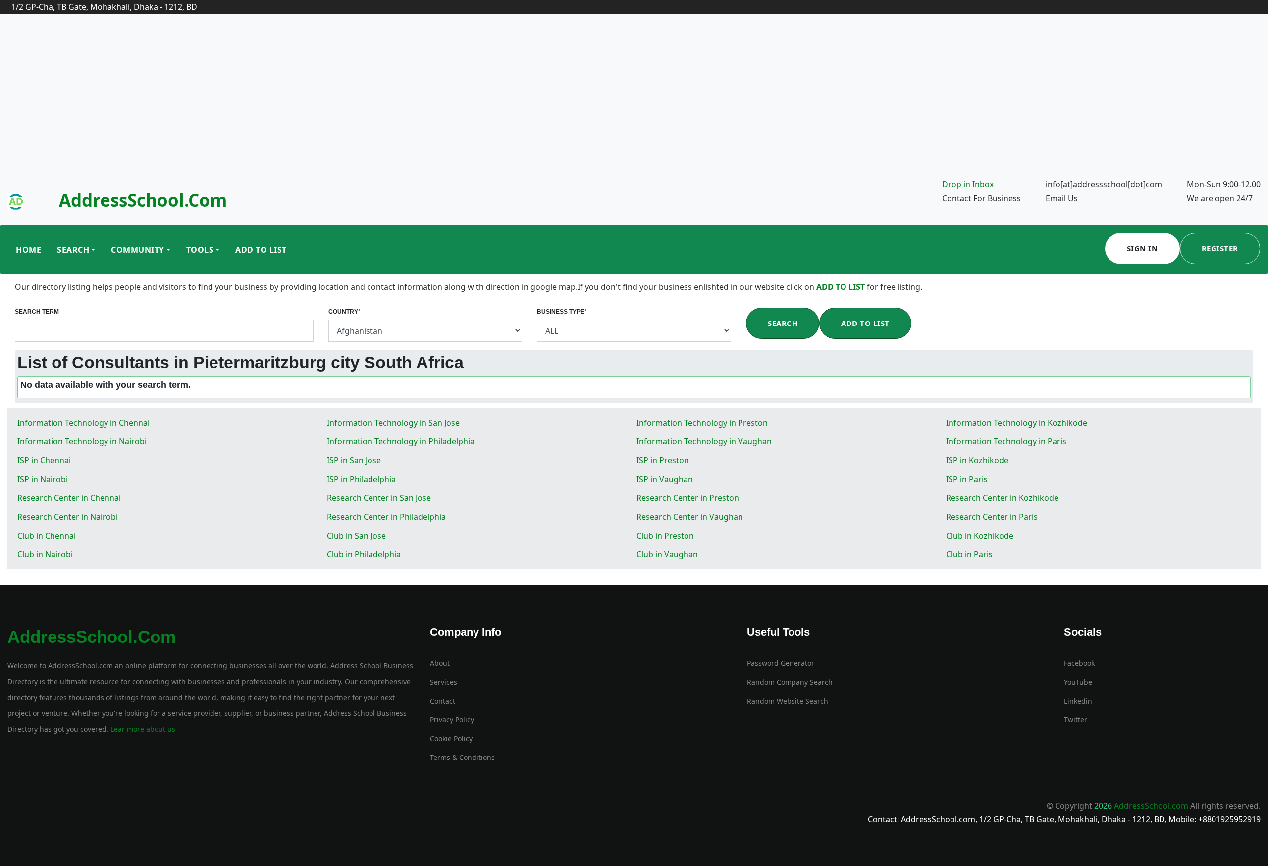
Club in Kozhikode (979, 535)
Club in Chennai (46, 535)
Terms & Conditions (462, 757)
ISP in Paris (967, 479)
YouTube (1078, 682)
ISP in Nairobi (42, 479)
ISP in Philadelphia (361, 479)
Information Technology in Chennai (83, 422)
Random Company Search (790, 682)
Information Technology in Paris (1006, 441)
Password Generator (780, 663)
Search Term (37, 311)
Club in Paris (969, 554)
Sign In (1142, 248)
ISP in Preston (662, 460)
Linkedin (1078, 700)
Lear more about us (141, 729)
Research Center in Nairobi (67, 516)
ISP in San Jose (354, 460)
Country (344, 311)
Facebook (1079, 663)
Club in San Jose (356, 535)
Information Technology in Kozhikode (1016, 422)
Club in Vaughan (667, 554)
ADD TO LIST (841, 286)
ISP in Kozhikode (977, 460)
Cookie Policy (451, 738)
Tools (200, 249)
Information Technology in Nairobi (82, 441)
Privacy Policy (452, 719)
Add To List (261, 249)
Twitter (1075, 719)
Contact (442, 700)
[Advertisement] (634, 103)
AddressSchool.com (143, 200)
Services (443, 682)
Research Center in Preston (687, 497)
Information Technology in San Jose (393, 422)
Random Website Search (787, 700)
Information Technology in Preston (702, 422)
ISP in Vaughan (664, 479)
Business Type (562, 311)
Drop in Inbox (968, 184)
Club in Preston (665, 535)
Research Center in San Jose (379, 497)
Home (28, 249)
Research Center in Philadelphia (386, 516)
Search (73, 249)
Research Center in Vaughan (689, 516)
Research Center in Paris (992, 516)
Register (1220, 248)
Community (137, 249)
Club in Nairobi (45, 554)
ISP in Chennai (44, 460)
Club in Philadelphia (364, 554)
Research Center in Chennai (69, 497)
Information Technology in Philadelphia (401, 441)
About (440, 663)
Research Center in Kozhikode (1002, 497)
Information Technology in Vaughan (704, 441)
